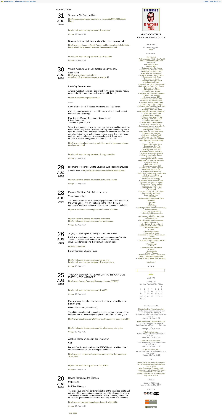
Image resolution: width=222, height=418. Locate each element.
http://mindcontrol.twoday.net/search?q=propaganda (90, 221)
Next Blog (214, 1)
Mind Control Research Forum (152, 226)
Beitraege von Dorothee (151, 95)
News (152, 229)
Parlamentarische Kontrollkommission (151, 321)
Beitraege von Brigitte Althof (152, 81)
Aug (60, 21)
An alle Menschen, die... (151, 349)
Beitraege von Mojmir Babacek (152, 153)
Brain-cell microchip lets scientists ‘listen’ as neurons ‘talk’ (96, 41)
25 (61, 275)
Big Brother (31, 1)
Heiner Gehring (151, 209)
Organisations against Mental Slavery (151, 235)
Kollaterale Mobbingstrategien (151, 213)
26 (61, 234)
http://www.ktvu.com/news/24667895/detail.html (104, 171)
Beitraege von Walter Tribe (151, 186)
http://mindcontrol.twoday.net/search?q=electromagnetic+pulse (95, 328)
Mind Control (151, 34)
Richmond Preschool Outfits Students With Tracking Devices (98, 166)
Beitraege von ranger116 (152, 166)
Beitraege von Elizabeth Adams (151, 102)
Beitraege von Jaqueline (152, 130)
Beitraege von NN (151, 164)
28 (61, 192)
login (151, 49)
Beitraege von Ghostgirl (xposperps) (151, 111)
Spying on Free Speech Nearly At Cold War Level (92, 233)
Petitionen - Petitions (151, 238)
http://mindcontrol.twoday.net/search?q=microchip (90, 56)
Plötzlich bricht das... (151, 332)
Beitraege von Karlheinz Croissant (151, 139)
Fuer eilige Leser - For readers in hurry (151, 208)
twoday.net (8, 1)
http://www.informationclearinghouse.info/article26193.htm (93, 402)
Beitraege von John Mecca (152, 68)
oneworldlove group (152, 233)
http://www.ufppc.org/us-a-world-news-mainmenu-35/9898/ (93, 281)
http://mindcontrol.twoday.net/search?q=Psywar (89, 219)
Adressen (151, 62)
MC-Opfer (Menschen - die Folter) (151, 217)
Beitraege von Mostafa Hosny (152, 159)
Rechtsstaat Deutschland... (151, 341)
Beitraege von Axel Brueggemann (152, 75)
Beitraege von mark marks (151, 148)
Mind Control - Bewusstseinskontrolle (151, 363)
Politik (152, 242)
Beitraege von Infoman (151, 121)
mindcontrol (20, 1)
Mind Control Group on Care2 (151, 224)
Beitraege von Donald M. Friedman (151, 93)
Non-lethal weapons (152, 231)
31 (61, 15)
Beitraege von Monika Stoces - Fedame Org (151, 156)
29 (61, 167)
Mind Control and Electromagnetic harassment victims (151, 221)
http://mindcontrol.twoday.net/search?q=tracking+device (92, 180)
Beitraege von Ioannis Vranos (151, 122)
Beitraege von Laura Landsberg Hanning (151, 141)
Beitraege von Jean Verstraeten (151, 131)
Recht (152, 246)
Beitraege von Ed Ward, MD (152, 99)
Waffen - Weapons (152, 253)
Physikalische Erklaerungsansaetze (152, 240)
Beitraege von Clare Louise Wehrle (151, 84)
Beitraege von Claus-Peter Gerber (151, 86)
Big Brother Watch (151, 375)
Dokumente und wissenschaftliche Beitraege (151, 199)
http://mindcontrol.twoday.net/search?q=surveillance (91, 262)
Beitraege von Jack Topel (151, 124)
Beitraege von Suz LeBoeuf (152, 177)
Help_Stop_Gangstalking (152, 211)
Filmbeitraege (152, 206)
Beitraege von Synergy (151, 179)
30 (61, 69)
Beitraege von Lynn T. (152, 146)
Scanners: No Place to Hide (82, 15)
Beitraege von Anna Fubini (151, 72)
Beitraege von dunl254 (152, 97)
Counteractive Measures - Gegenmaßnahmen (151, 194)
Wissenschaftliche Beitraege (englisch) (152, 258)
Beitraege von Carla (152, 82)
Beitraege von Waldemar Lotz (151, 184)
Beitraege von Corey (151, 88)
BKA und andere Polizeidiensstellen (151, 309)
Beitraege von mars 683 (152, 150)
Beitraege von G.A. (152, 108)
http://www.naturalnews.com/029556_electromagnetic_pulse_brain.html (99, 319)
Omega (71, 34)
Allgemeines (151, 66)
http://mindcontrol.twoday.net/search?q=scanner (89, 30)
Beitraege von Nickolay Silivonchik (151, 160)
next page (73, 413)
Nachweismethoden (152, 227)
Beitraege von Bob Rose (152, 77)
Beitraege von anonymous (151, 73)
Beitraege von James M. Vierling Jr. (152, 126)
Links (152, 215)
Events (151, 204)
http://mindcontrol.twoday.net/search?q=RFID (88, 365)
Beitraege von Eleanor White (151, 101)
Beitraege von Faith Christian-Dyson (151, 106)
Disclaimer (152, 197)
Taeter (151, 249)
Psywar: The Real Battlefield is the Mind (87, 192)
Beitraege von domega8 (151, 90)
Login (206, 1)
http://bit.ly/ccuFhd (76, 246)
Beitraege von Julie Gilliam (151, 137)
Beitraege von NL (151, 162)
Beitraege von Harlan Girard (152, 117)
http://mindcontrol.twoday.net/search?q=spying (88, 260)
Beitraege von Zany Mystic (152, 188)
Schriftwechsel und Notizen (152, 247)
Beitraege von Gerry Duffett (152, 110)
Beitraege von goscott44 (152, 113)
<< (219, 1)
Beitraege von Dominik (151, 91)
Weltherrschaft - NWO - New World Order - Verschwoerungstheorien (152, 60)
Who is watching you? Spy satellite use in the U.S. (92, 69)
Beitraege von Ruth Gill (151, 169)
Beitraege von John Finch (151, 135)
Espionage (152, 202)
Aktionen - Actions (151, 64)
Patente (151, 237)
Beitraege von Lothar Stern (152, 144)
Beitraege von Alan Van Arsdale (151, 70)
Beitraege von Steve (151, 175)
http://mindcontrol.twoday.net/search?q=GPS (88, 290)
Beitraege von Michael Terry (152, 151)
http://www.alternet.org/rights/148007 (84, 98)
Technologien (152, 251)
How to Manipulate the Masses (83, 378)
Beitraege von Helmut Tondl (152, 119)
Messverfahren (151, 218)
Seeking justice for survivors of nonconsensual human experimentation (151, 372)
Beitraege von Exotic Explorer (152, 104)
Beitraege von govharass (152, 115)
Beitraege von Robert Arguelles (151, 168)
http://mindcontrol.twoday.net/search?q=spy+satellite (91, 154)
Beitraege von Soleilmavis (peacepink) (152, 173)
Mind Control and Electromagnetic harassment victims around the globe (151, 369)
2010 (61, 24)
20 (61, 378)
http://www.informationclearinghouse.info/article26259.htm (93, 210)
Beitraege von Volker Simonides (151, 182)
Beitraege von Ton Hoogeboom (151, 180)
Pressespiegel (151, 244)
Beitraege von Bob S (151, 79)
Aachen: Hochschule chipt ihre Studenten (88, 339)
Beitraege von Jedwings (152, 133)
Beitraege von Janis (152, 128)
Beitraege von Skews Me (152, 171)
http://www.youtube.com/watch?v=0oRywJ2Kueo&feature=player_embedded (87, 76)
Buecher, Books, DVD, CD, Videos (151, 191)
